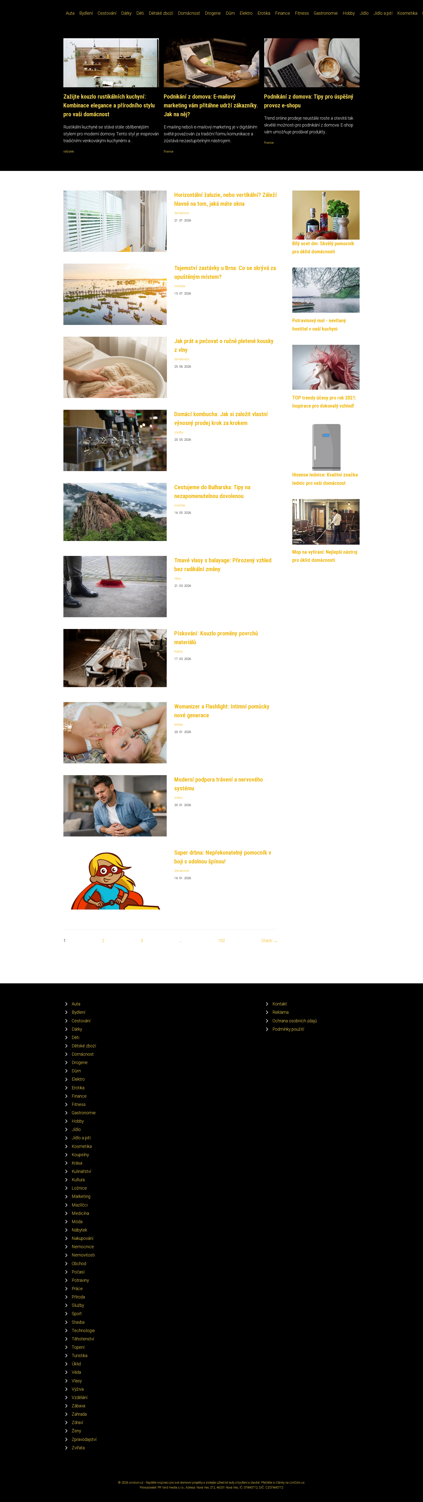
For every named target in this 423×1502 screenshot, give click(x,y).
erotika (178, 724)
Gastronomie (326, 13)
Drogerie (213, 13)
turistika (179, 286)
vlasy (177, 578)
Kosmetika (407, 13)
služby (178, 432)
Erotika (264, 13)
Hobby (349, 13)
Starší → (269, 940)
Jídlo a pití (383, 13)
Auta (70, 13)
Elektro (246, 13)
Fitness (302, 13)
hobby (178, 651)
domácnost (181, 213)
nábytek (68, 151)
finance (168, 151)
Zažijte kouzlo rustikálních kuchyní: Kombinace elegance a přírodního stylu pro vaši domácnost (109, 105)
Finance (282, 13)
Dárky (126, 13)
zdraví (178, 797)
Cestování (107, 13)
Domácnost (189, 13)
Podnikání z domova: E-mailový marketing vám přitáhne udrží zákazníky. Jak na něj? (211, 105)
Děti (140, 13)
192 (221, 940)
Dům (230, 13)
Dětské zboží (161, 13)
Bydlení (86, 13)
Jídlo (364, 13)
